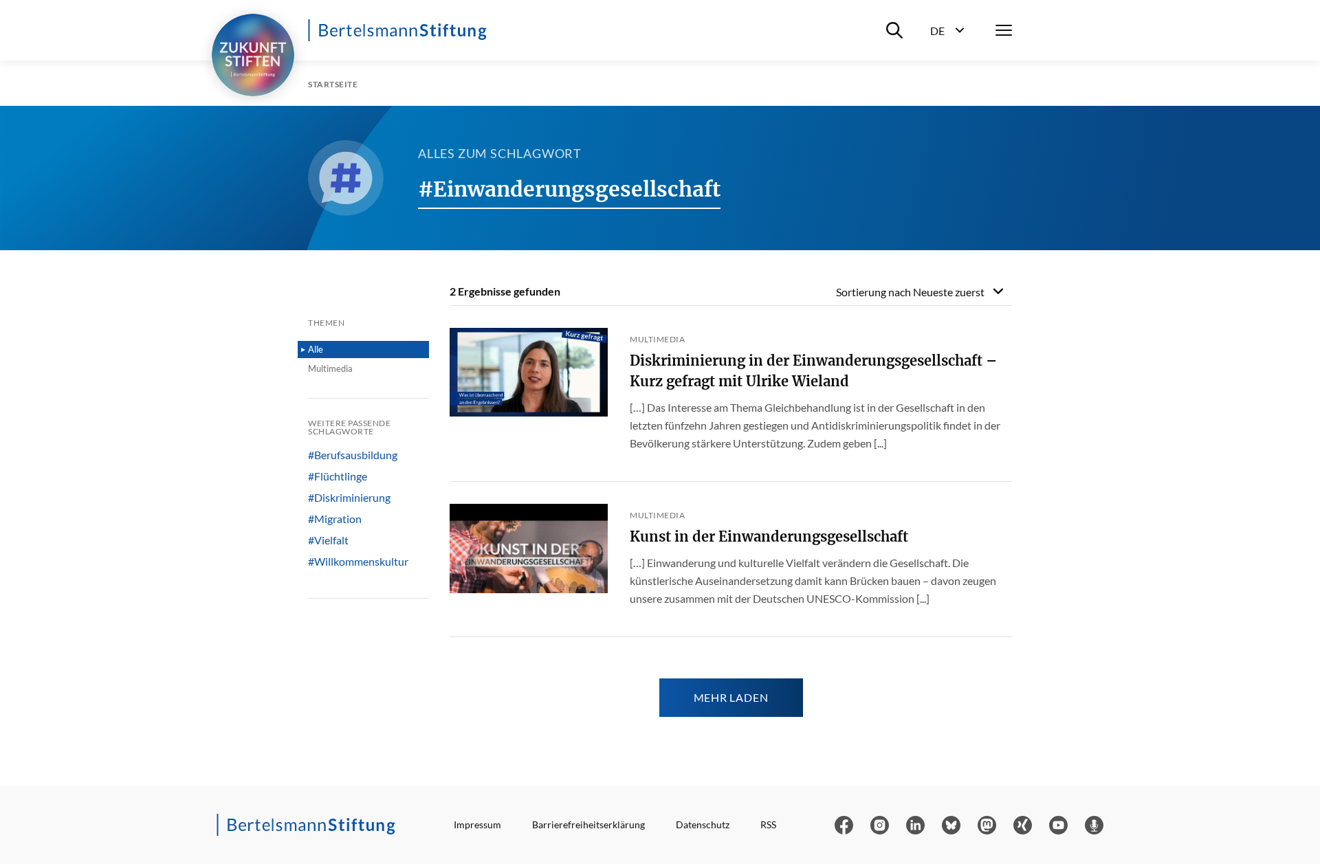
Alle (315, 349)
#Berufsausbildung (352, 455)
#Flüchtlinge (337, 476)
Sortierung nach (910, 291)
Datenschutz (702, 824)
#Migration (335, 518)
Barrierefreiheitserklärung (588, 824)
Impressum (477, 824)
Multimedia (330, 368)
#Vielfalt (328, 540)
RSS (768, 824)
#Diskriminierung (349, 497)
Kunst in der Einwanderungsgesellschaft (769, 536)
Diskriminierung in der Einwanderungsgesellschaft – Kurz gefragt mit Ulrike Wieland (813, 371)
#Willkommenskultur (358, 561)
